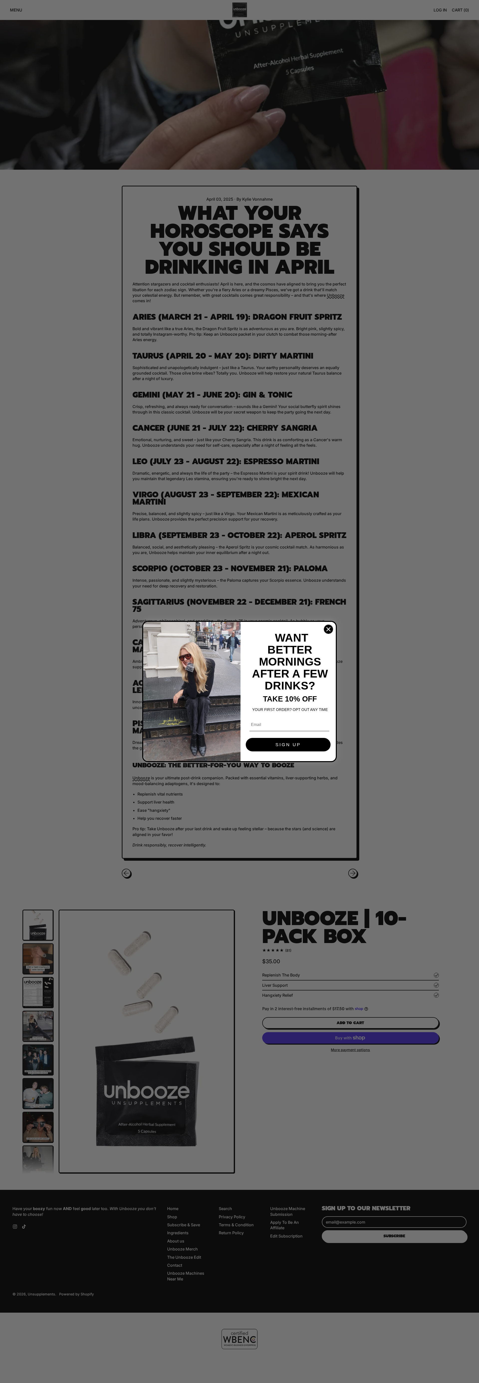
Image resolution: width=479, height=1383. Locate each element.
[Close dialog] (328, 629)
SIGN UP (288, 744)
